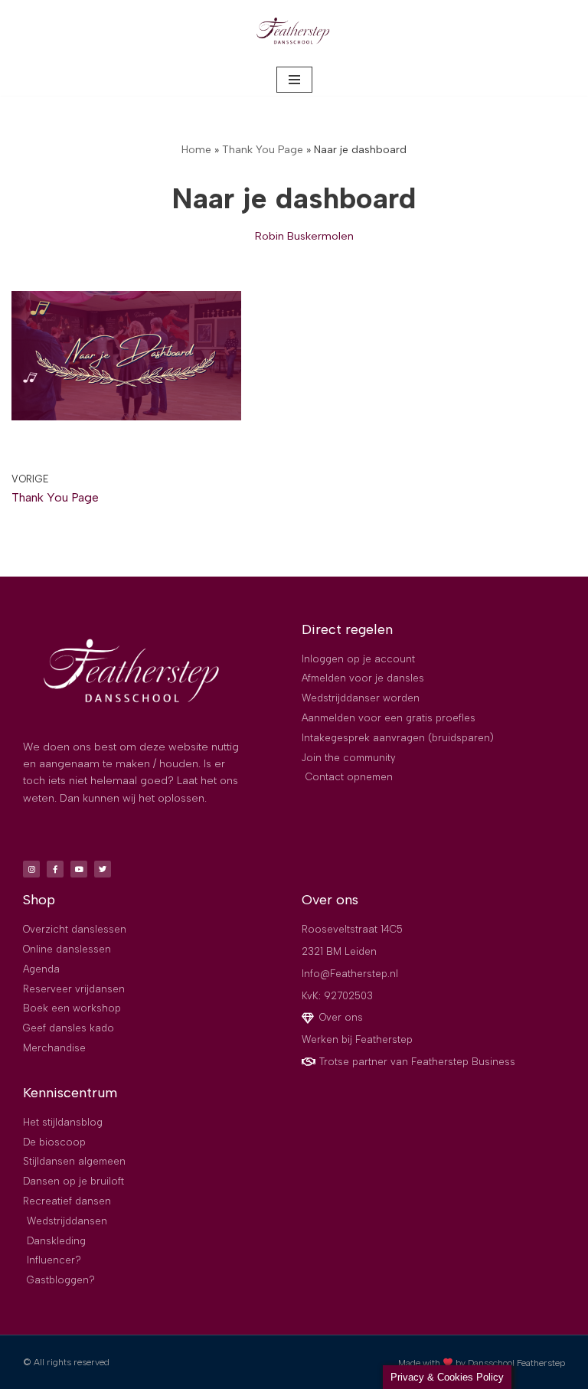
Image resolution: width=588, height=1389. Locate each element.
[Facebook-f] (55, 869)
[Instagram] (31, 869)
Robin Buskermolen (304, 236)
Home (196, 149)
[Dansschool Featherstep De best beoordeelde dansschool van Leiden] (294, 32)
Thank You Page (262, 149)
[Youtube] (78, 869)
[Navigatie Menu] (294, 80)
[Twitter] (102, 869)
